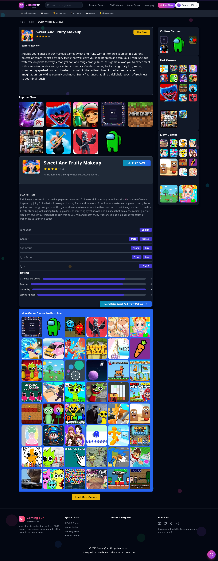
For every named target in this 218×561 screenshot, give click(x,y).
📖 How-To (90, 13)
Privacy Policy (89, 552)
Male (133, 238)
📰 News (44, 13)
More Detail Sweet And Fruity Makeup (123, 303)
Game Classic (133, 5)
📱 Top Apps (75, 13)
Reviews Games (97, 5)
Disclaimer (103, 552)
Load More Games (86, 497)
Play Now (168, 5)
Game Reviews (72, 527)
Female (145, 238)
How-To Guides (72, 535)
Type (136, 257)
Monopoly (149, 5)
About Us (115, 552)
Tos (134, 552)
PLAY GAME (138, 163)
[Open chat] (211, 554)
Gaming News (72, 531)
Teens (136, 247)
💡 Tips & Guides (107, 13)
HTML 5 (145, 266)
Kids (147, 247)
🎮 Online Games (28, 13)
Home (22, 21)
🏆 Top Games (59, 13)
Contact (126, 552)
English (145, 229)
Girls (31, 21)
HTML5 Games (116, 5)
